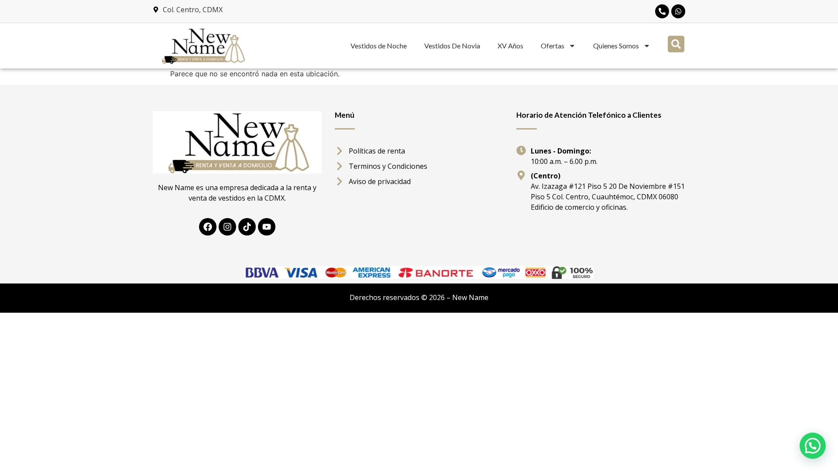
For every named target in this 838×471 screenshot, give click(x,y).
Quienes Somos (616, 45)
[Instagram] (227, 227)
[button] (676, 44)
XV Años (510, 45)
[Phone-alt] (662, 11)
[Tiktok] (247, 227)
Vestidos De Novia (452, 45)
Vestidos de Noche (378, 45)
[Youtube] (266, 227)
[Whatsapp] (678, 11)
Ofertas (552, 45)
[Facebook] (207, 227)
